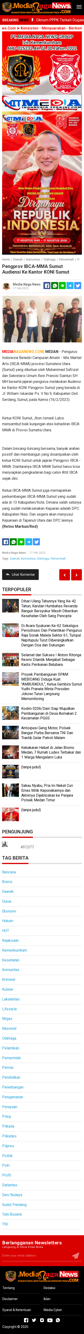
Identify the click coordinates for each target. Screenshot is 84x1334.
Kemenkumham (14, 950)
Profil (6, 1175)
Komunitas (28, 558)
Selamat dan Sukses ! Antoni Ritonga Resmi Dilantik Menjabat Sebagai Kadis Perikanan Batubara (51, 660)
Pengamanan (12, 1097)
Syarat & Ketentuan (16, 1310)
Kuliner (7, 989)
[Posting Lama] (64, 574)
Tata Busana (12, 1214)
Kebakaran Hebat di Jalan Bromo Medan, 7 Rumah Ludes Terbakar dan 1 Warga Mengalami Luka (51, 752)
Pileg (6, 1116)
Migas (7, 1018)
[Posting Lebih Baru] (76, 574)
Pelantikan (10, 1048)
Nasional (9, 1028)
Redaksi (49, 1288)
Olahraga (43, 558)
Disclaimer (10, 1299)
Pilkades (9, 1136)
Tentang (8, 1288)
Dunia (6, 901)
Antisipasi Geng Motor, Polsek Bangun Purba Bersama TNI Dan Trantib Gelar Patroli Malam (47, 733)
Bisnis (7, 882)
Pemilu (8, 1067)
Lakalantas (11, 999)
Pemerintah (58, 558)
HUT (5, 930)
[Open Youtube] (50, 1320)
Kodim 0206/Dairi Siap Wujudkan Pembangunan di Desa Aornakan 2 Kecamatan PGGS (49, 713)
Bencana (9, 872)
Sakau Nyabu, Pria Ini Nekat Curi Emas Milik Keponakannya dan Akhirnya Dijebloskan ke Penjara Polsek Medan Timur (47, 792)
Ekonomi (9, 911)
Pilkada (8, 1126)
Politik (7, 1156)
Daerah (15, 558)
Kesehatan (10, 960)
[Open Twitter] (34, 1320)
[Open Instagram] (42, 1320)
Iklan (47, 1299)
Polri (6, 1165)
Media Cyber (53, 1310)
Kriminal (8, 979)
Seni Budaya (12, 1195)
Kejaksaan (10, 940)
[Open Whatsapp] (58, 1320)
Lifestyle (9, 1009)
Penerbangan (13, 1087)
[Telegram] (70, 285)
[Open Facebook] (26, 1320)
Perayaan (9, 1107)
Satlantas (9, 1185)
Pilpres (8, 1146)
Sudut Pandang (14, 1204)
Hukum (7, 921)
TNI (5, 1224)
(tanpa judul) (31, 767)
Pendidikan (11, 1077)
